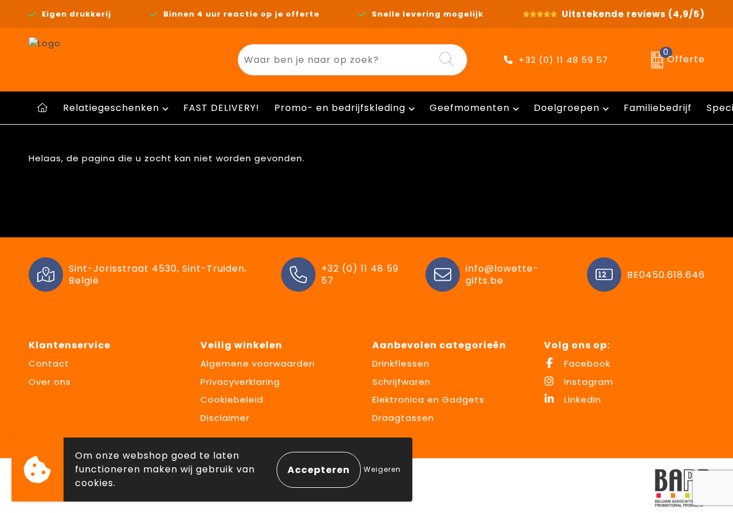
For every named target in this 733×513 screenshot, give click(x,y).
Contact (49, 363)
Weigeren (382, 469)
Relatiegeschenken (111, 107)
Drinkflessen (400, 363)
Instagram (587, 382)
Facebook (585, 363)
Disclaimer (225, 418)
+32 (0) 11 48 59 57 (563, 60)
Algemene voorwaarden (257, 363)
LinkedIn (581, 399)
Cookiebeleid (231, 399)
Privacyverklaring (240, 382)
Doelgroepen (567, 107)
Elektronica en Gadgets (428, 399)
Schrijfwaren (401, 382)
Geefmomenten (469, 107)
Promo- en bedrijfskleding (339, 107)
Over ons (50, 382)
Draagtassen (403, 418)
